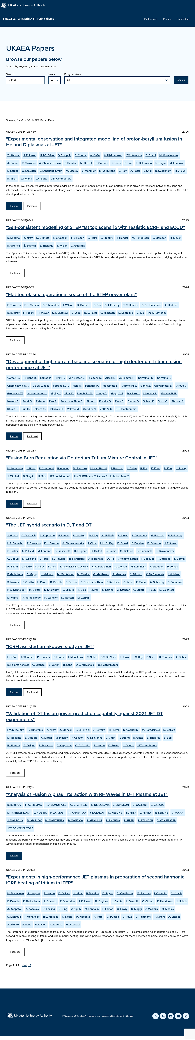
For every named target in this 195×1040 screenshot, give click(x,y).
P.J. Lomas (43, 657)
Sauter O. (133, 401)
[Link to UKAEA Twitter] (155, 1016)
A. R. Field (28, 551)
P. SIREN (129, 820)
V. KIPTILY (146, 813)
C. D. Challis (28, 535)
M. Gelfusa (126, 551)
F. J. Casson (60, 238)
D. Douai (122, 543)
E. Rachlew (113, 582)
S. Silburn (68, 590)
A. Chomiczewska (50, 163)
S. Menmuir (89, 171)
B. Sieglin (28, 476)
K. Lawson (120, 567)
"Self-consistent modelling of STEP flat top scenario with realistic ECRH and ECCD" (95, 227)
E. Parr (123, 171)
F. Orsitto (28, 582)
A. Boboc (12, 163)
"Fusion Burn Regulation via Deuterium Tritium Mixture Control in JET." (82, 457)
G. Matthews (101, 574)
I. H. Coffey (107, 543)
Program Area (72, 74)
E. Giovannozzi (165, 551)
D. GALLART (140, 805)
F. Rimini (141, 582)
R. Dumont (50, 901)
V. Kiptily (26, 567)
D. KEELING (115, 813)
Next (24, 965)
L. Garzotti (102, 163)
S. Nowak (13, 582)
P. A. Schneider (16, 590)
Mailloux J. (133, 393)
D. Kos (128, 163)
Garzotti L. (13, 378)
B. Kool (168, 468)
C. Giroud (13, 559)
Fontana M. (92, 386)
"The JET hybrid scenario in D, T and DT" (49, 524)
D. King (93, 535)
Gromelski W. (15, 393)
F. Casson (77, 738)
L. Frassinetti (62, 551)
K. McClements (155, 574)
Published (15, 273)
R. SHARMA (113, 820)
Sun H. (26, 409)
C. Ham (44, 559)
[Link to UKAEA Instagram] (186, 1016)
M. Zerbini (83, 598)
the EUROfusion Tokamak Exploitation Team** (101, 476)
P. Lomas (172, 567)
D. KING (131, 813)
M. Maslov (72, 171)
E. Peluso (71, 582)
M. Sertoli (35, 590)
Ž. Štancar (13, 155)
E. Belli (168, 738)
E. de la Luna (15, 574)
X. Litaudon (29, 171)
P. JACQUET (57, 813)
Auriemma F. (126, 378)
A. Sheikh (174, 917)
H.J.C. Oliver (47, 155)
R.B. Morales (50, 917)
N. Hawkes (59, 559)
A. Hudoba (171, 305)
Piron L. (91, 401)
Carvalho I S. (145, 378)
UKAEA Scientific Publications (28, 19)
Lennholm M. (85, 393)
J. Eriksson (29, 155)
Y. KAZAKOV (97, 813)
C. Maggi (32, 574)
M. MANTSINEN (54, 820)
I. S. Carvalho (15, 543)
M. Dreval (86, 163)
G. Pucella (56, 582)
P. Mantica (92, 893)
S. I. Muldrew (60, 313)
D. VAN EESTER (166, 820)
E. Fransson (46, 745)
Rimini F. (60, 378)
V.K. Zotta (41, 179)
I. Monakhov (75, 657)
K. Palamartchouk (18, 665)
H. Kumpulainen (101, 567)
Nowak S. (13, 401)
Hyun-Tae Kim (15, 730)
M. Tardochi (73, 924)
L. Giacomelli (144, 551)
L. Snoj (148, 171)
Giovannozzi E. (163, 386)
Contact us (183, 19)
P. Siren (94, 590)
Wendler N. (89, 409)
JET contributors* (60, 476)
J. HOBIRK (40, 813)
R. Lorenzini (83, 730)
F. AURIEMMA (33, 805)
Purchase (32, 206)
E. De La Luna (31, 901)
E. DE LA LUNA (100, 805)
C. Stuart (138, 590)
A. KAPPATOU (77, 813)
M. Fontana (44, 551)
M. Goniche (29, 559)
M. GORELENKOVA (18, 813)
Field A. (77, 386)
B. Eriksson (154, 543)
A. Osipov (29, 745)
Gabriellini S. (129, 386)
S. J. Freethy (112, 305)
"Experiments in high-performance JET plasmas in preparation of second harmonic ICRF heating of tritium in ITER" (95, 879)
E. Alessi (123, 535)
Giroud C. (181, 386)
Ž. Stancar (29, 246)
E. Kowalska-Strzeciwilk (74, 567)
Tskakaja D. (56, 409)
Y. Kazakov (32, 909)
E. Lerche (12, 171)
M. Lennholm (15, 468)
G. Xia (140, 313)
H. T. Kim (12, 567)
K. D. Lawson (144, 163)
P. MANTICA (75, 820)
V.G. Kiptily (64, 155)
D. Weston (67, 598)
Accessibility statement (113, 1016)
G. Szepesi (38, 665)
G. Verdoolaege (31, 598)
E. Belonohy (175, 535)
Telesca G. (39, 409)
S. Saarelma (125, 313)
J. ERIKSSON (121, 805)
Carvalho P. (164, 378)
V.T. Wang (26, 179)
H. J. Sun (180, 171)
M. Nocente (14, 738)
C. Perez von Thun (92, 582)
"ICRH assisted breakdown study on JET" (50, 646)
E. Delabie (70, 163)
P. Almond (63, 468)
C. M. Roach (107, 313)
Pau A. (53, 401)
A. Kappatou (47, 535)
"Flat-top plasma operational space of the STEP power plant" (71, 294)
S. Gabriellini (130, 730)
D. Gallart (96, 551)
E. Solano (107, 590)
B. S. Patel (90, 313)
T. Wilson (62, 246)
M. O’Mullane (107, 171)
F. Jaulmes (164, 559)
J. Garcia (111, 551)
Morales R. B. (169, 393)
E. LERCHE (161, 813)
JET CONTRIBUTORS (20, 828)
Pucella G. (105, 401)
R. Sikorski (13, 246)
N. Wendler (51, 598)
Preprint (14, 206)
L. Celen (132, 468)
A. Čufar (95, 155)
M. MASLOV (34, 820)
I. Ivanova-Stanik (128, 559)
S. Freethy (107, 238)
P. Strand (124, 738)
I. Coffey (138, 657)
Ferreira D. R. (61, 386)
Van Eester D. (76, 378)
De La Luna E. (41, 386)
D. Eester (113, 745)
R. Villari (12, 179)
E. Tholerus (46, 246)
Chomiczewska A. (18, 386)
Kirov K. (69, 393)
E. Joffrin (179, 559)
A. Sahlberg (157, 582)
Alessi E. (110, 378)
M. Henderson (140, 238)
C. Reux (128, 582)
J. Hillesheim (96, 559)
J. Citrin (92, 543)
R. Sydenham (163, 171)
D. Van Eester (125, 893)
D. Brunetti (42, 238)
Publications (150, 19)
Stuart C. (12, 409)
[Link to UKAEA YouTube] (178, 1016)
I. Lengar (160, 163)
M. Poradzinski (151, 730)
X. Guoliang (78, 246)
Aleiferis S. (95, 378)
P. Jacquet (147, 559)
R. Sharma (13, 238)
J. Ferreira (99, 730)
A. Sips (82, 590)
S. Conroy (81, 155)
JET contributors (147, 745)
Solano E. (148, 401)
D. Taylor (107, 893)
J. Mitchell (13, 476)
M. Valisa (12, 598)
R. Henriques (77, 559)
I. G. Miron (174, 574)
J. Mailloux (47, 574)
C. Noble (92, 657)
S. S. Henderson (151, 305)
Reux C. (119, 401)
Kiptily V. (56, 393)
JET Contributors (61, 179)
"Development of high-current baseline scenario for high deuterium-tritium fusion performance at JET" (94, 364)
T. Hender (122, 238)
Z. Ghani (150, 155)
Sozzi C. (163, 401)
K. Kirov (116, 163)
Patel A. (40, 401)
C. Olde (76, 313)
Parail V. (27, 401)
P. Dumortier (67, 901)
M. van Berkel (98, 468)
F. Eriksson (77, 238)
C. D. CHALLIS (79, 805)
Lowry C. (101, 393)
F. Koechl (28, 313)
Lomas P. (45, 378)
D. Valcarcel (46, 468)
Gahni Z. (145, 386)
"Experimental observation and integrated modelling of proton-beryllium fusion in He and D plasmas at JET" (94, 141)
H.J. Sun (12, 657)
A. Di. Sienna (95, 738)
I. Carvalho (160, 893)
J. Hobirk (12, 535)
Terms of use (94, 1016)
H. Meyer (175, 238)
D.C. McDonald (85, 665)
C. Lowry (181, 468)
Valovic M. (73, 409)
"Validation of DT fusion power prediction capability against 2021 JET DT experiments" (84, 716)
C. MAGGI (178, 813)
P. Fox (97, 305)
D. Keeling (79, 535)
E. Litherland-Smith (50, 171)
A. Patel (135, 171)
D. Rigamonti (143, 917)
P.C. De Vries (108, 657)
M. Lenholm (177, 163)
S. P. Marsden (51, 305)
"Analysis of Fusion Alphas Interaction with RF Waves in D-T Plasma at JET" (87, 794)
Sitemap (129, 1016)
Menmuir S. (150, 393)
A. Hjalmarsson (113, 155)
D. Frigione (80, 551)
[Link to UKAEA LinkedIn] (171, 1016)
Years (51, 74)
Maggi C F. (117, 393)
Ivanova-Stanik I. (37, 393)
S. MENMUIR (94, 820)
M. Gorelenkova (168, 155)
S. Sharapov (51, 590)
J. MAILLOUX (15, 820)
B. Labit (67, 665)
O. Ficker (12, 551)
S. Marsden (159, 238)
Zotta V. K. (106, 409)
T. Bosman (117, 468)
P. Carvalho (28, 163)
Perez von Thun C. (72, 401)
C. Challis (176, 893)
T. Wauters (27, 657)
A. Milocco (136, 574)
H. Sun (42, 476)
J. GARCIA (157, 805)
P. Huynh (114, 730)
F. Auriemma (139, 535)
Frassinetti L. (110, 386)
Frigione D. (30, 378)
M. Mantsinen (65, 574)
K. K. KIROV (14, 805)
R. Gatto (138, 738)
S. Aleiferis (107, 535)
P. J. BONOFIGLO (56, 805)
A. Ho (110, 559)
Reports (167, 19)
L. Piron (31, 468)
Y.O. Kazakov (134, 155)
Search (10, 74)
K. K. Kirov (13, 313)
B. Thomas (165, 657)
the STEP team (157, 313)
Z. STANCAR (145, 820)
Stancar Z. (177, 401)
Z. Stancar (123, 590)
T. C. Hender (130, 305)
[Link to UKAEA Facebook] (163, 1016)
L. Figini (92, 238)
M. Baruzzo (80, 468)
